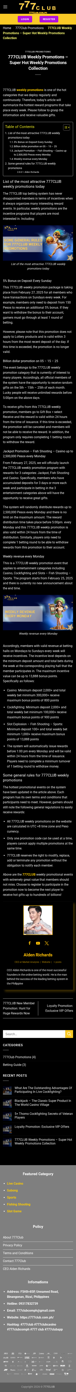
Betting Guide (12, 1065)
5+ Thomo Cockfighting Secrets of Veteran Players (44, 1115)
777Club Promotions (29, 28)
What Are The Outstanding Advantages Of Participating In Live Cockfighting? (43, 1090)
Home (7, 28)
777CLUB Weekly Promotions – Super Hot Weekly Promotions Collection (43, 1141)
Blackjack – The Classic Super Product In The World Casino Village (43, 1102)
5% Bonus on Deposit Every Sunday (33, 142)
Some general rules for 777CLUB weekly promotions (32, 166)
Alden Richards (32, 172)
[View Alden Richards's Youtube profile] (38, 943)
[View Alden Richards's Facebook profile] (29, 943)
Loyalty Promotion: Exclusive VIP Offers (42, 1127)
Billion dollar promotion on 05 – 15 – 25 (35, 146)
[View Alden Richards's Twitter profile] (46, 943)
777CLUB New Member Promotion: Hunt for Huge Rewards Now (19, 1008)
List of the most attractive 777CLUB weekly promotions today (34, 135)
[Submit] (69, 1034)
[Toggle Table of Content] (64, 127)
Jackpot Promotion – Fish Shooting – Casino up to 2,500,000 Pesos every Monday (40, 152)
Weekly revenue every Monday (30, 158)
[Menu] (5, 7)
